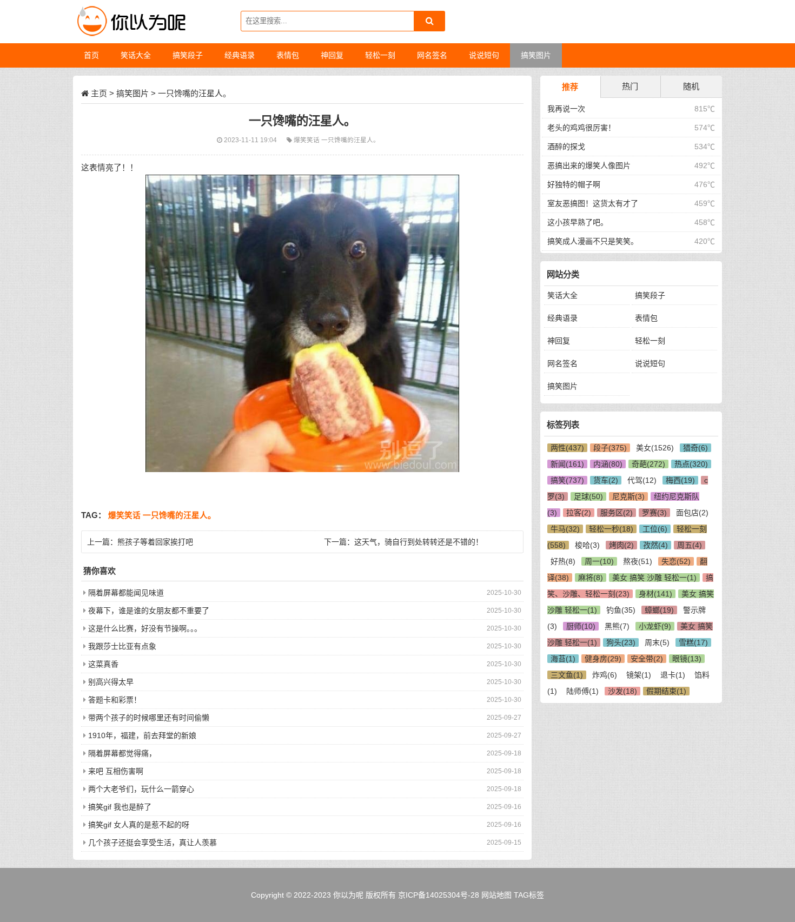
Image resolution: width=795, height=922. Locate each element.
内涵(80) (607, 464)
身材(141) (655, 593)
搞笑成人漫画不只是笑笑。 (592, 241)
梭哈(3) (587, 545)
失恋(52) (676, 561)
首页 (91, 55)
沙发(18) (622, 691)
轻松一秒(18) (611, 529)
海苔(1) (563, 658)
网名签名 (562, 363)
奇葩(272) (648, 464)
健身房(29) (603, 658)
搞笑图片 (132, 93)
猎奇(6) (695, 447)
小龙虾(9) (655, 626)
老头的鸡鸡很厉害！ (581, 127)
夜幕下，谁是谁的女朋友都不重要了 (148, 610)
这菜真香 (103, 664)
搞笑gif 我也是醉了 (119, 806)
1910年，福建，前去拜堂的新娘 (142, 735)
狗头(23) (620, 642)
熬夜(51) (637, 561)
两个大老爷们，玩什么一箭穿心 (141, 789)
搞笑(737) (567, 480)
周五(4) (689, 545)
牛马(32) (565, 529)
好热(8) (563, 561)
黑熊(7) (617, 626)
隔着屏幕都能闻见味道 (126, 592)
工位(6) (654, 529)
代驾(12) (642, 480)
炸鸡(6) (604, 675)
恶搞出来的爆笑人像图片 (589, 165)
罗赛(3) (654, 512)
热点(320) (691, 464)
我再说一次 (566, 108)
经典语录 (562, 318)
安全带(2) (647, 658)
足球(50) (588, 496)
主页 (99, 93)
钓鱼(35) (620, 610)
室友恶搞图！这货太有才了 (592, 203)
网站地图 (496, 895)
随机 (691, 86)
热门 (630, 86)
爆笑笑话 (307, 139)
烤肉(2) (621, 545)
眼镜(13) (686, 658)
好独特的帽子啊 (573, 184)
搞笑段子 (650, 295)
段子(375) (610, 447)
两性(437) (567, 447)
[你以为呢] (130, 21)
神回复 (558, 340)
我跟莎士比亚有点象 (122, 646)
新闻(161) (567, 464)
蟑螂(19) (659, 610)
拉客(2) (578, 512)
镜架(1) (638, 675)
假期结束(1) (666, 691)
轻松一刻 (650, 340)
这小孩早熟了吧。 (577, 222)
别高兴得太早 (111, 682)
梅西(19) (680, 480)
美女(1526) (655, 447)
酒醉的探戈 (566, 146)
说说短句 (650, 363)
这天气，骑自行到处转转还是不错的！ (418, 542)
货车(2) (605, 480)
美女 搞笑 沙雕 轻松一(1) (654, 577)
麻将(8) (590, 577)
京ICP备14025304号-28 (438, 895)
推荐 (570, 86)
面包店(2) (692, 512)
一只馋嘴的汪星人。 (350, 139)
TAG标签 (529, 895)
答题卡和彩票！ (114, 699)
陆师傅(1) (582, 691)
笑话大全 (562, 295)
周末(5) (657, 642)
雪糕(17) (693, 642)
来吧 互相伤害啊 (115, 771)
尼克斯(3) (628, 496)
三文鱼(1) (567, 675)
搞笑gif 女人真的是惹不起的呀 (138, 824)
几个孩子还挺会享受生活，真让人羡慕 (152, 842)
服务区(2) (616, 512)
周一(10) (599, 561)
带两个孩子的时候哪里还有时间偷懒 (148, 717)
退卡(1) (672, 675)
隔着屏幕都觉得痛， (122, 753)
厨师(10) (580, 626)
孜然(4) (655, 545)
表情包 (646, 318)
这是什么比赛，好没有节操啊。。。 (145, 628)
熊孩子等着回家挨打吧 (155, 542)
